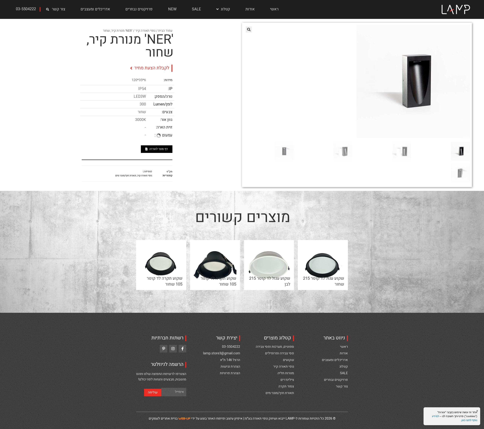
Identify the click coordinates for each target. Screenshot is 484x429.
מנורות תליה (286, 373)
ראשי (274, 9)
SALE (196, 9)
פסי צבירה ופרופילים (279, 353)
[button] (27, 9)
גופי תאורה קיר (145, 30)
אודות (250, 9)
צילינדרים (287, 380)
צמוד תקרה (286, 386)
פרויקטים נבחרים (139, 9)
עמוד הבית (165, 30)
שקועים (288, 360)
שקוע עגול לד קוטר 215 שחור (323, 281)
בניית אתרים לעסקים (163, 418)
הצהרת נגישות (230, 367)
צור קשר (58, 9)
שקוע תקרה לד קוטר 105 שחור (218, 281)
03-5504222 (231, 347)
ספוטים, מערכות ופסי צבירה (275, 347)
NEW (172, 9)
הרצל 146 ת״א (230, 360)
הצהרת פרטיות (230, 373)
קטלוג (225, 9)
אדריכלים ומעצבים (95, 9)
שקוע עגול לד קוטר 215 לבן (269, 281)
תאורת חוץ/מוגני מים (125, 175)
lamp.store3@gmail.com (221, 353)
